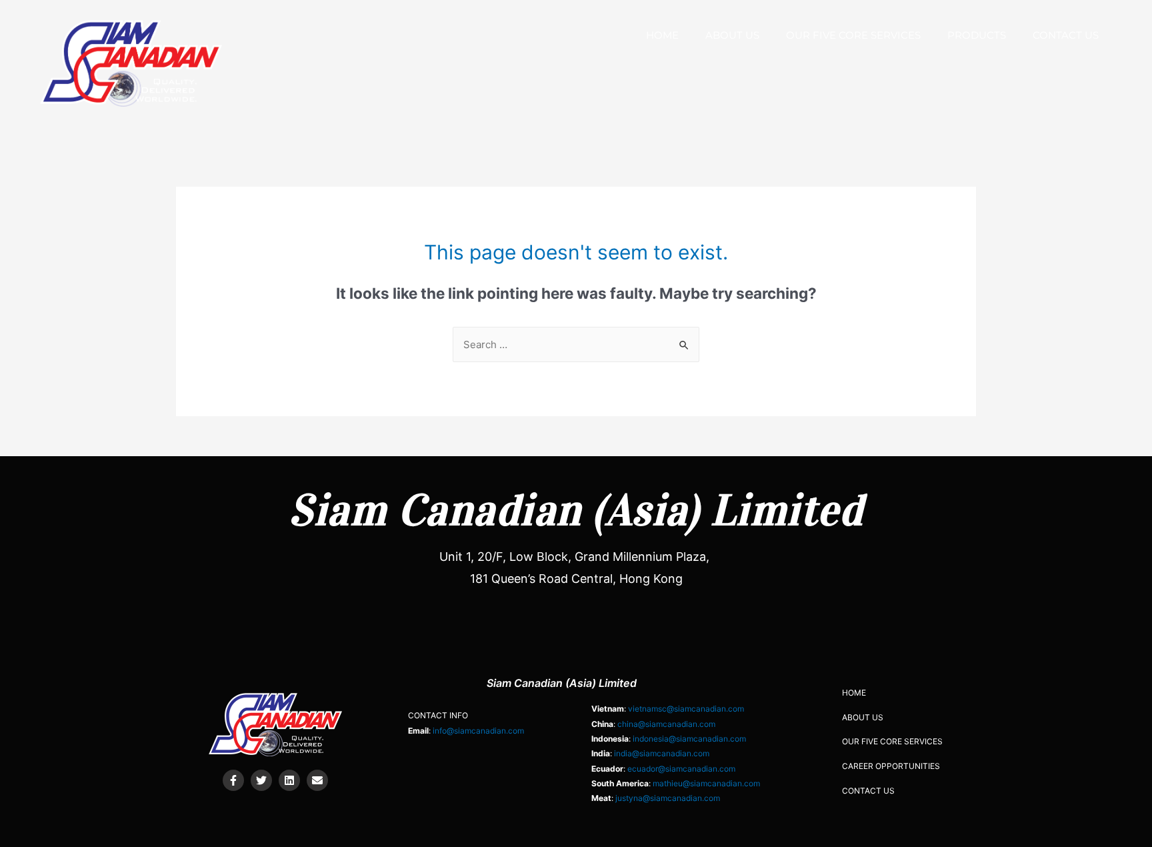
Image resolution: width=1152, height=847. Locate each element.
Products (976, 35)
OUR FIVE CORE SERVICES (892, 741)
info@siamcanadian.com (478, 731)
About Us (732, 35)
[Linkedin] (289, 780)
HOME (662, 35)
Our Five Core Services (853, 35)
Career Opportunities (891, 766)
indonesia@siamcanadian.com (689, 739)
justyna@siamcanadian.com (667, 798)
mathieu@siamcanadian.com (706, 783)
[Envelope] (317, 780)
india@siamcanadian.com (661, 753)
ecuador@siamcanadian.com (681, 769)
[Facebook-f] (233, 780)
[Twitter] (261, 780)
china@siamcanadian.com (666, 724)
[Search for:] (576, 344)
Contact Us (1066, 35)
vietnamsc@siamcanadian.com (686, 709)
